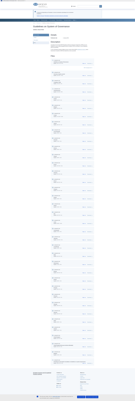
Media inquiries (59, 379)
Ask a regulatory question (61, 376)
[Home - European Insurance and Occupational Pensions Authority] (40, 5)
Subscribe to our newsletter (85, 379)
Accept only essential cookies (92, 396)
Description (36, 40)
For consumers (52, 20)
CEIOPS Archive (83, 390)
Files (35, 42)
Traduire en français (40, 15)
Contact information (60, 374)
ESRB (81, 388)
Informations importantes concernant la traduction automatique (56, 15)
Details (35, 37)
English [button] (74, 6)
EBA (81, 385)
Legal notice (82, 377)
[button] (84, 63)
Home (35, 20)
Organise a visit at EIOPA (61, 377)
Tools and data (59, 20)
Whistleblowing (83, 374)
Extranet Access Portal (84, 383)
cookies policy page (56, 396)
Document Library (67, 20)
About (38, 20)
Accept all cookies (81, 396)
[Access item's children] (40, 20)
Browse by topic (44, 20)
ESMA (81, 387)
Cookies (81, 376)
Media (74, 20)
